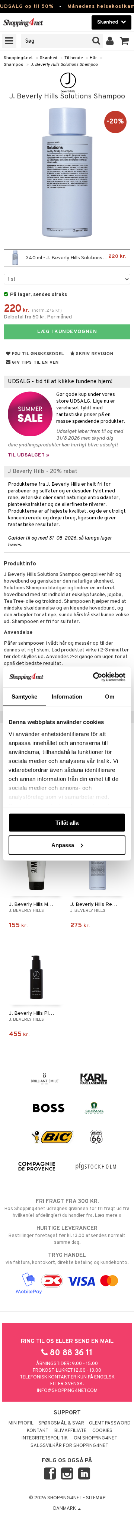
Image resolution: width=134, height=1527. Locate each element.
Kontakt (37, 1431)
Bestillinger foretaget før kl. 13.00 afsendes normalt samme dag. (67, 1235)
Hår (93, 58)
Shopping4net (18, 58)
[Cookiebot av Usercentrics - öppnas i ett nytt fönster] (94, 677)
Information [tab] (67, 696)
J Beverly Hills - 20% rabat (42, 471)
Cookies (102, 1431)
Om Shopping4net (95, 1438)
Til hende (73, 58)
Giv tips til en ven (35, 363)
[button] (124, 41)
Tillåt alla (67, 822)
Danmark (65, 1509)
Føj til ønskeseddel (37, 354)
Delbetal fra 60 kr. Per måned (38, 317)
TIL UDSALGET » (28, 455)
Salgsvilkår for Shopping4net (69, 1446)
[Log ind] (110, 41)
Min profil (21, 1423)
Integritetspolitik (45, 1438)
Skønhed (48, 58)
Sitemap (95, 1498)
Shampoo (13, 65)
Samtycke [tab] (24, 696)
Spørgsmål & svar (61, 1423)
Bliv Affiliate (70, 1431)
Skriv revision (94, 354)
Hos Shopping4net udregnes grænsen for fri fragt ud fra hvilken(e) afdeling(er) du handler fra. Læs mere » (67, 1208)
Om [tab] (109, 696)
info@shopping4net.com (67, 1391)
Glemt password (110, 1423)
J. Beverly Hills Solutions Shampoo (64, 65)
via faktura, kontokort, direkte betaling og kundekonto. (67, 1259)
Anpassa (62, 845)
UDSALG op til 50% (27, 6)
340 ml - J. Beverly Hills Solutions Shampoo (75, 257)
